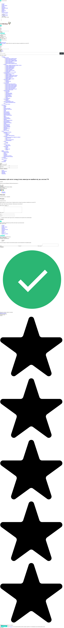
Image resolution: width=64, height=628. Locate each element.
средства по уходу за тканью (8, 156)
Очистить (1, 168)
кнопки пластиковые (7, 118)
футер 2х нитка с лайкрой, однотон (11, 60)
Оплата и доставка (5, 229)
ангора (7, 97)
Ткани (3, 131)
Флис (4, 103)
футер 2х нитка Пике (9, 61)
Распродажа (4, 10)
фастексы (5, 129)
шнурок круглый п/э (7, 114)
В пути (3, 11)
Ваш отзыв (2, 212)
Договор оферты (4, 5)
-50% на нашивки (6, 117)
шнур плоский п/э (7, 125)
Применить (5, 168)
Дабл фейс (7, 82)
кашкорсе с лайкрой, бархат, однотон (11, 75)
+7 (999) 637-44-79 (5, 15)
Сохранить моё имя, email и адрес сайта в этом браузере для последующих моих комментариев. (16, 217)
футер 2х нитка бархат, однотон (11, 59)
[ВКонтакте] (0, 190)
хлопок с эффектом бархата (10, 135)
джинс (5, 143)
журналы (5, 154)
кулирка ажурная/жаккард (10, 66)
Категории (3, 7)
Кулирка (5, 64)
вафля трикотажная (9, 96)
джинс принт (8, 144)
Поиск (1, 51)
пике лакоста (8, 91)
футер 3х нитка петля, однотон (11, 83)
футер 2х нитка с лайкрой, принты (11, 58)
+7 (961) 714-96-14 (5, 13)
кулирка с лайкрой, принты (10, 67)
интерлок (7, 80)
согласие (11, 626)
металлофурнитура (7, 124)
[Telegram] (2, 190)
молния (5, 106)
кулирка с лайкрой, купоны (10, 70)
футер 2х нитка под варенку (10, 62)
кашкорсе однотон (8, 74)
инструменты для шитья (7, 155)
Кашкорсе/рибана (6, 72)
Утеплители (4, 157)
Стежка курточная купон (10, 139)
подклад (7, 147)
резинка (5, 105)
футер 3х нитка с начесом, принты (11, 85)
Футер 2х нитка (6, 57)
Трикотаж (3, 56)
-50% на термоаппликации (8, 120)
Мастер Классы (4, 171)
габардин (7, 134)
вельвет (7, 149)
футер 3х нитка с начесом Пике (11, 87)
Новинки (3, 230)
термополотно (8, 98)
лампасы (5, 116)
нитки (5, 107)
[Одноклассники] (1, 190)
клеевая (5, 123)
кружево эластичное (7, 108)
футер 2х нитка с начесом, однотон (11, 63)
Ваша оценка (2, 205)
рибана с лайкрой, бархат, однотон (11, 76)
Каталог (3, 6)
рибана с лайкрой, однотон (10, 73)
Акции (3, 9)
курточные (5, 136)
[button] (6, 175)
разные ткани (6, 146)
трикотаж (7, 92)
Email (1, 215)
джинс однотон (8, 145)
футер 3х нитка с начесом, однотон (11, 84)
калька (5, 153)
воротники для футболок (8, 109)
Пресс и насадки (6, 130)
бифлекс (7, 99)
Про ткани (3, 172)
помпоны (5, 119)
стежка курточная (8, 140)
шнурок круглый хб (7, 113)
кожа (6, 138)
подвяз (5, 110)
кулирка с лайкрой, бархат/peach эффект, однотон (13, 65)
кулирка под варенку (9, 69)
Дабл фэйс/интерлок (7, 79)
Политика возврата (5, 12)
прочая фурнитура (7, 128)
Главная (3, 3)
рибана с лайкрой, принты (10, 78)
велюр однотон (8, 94)
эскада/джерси (8, 100)
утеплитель (5, 158)
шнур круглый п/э (7, 112)
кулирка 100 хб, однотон (9, 68)
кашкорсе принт (8, 77)
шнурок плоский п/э (7, 121)
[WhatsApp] (3, 190)
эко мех (5, 160)
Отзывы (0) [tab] (3, 192)
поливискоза (8, 133)
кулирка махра (8, 71)
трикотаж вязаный (8, 95)
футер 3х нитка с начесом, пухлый (11, 88)
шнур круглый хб (6, 111)
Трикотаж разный (6, 90)
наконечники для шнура (7, 122)
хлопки (5, 141)
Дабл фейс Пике (8, 81)
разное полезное (6, 152)
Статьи (3, 4)
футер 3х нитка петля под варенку (11, 86)
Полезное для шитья (5, 151)
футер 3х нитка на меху (9, 89)
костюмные (5, 132)
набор (3, 150)
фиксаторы (5, 127)
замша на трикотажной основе (8, 101)
